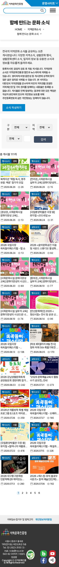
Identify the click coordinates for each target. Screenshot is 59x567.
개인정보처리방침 (43, 519)
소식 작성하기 (13, 107)
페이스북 (43, 560)
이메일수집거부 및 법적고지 (20, 519)
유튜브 (52, 553)
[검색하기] (42, 10)
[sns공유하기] (52, 560)
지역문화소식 (34, 29)
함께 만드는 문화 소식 (28, 34)
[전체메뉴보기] (53, 10)
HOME (18, 29)
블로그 (43, 553)
